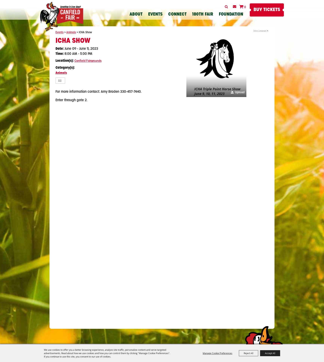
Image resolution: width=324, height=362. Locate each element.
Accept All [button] (270, 353)
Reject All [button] (248, 353)
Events (155, 14)
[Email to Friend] (60, 80)
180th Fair (202, 14)
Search (226, 7)
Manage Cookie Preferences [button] (217, 353)
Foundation (231, 14)
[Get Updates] (234, 6)
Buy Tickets (267, 10)
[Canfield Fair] (61, 17)
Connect (177, 14)
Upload (239, 92)
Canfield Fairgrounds (88, 60)
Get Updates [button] (234, 6)
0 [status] (245, 7)
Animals (71, 32)
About (136, 14)
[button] (216, 67)
